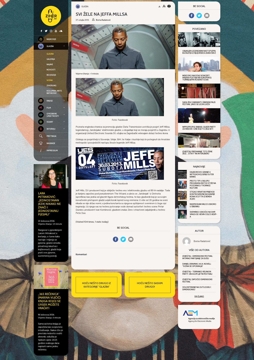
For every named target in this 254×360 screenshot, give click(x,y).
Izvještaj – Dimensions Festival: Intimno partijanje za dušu (197, 257)
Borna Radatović (202, 241)
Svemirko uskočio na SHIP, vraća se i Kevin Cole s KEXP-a (203, 214)
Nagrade (51, 143)
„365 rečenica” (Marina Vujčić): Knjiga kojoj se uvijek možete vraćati (49, 301)
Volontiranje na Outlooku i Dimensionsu (196, 288)
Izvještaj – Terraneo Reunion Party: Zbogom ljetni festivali (197, 272)
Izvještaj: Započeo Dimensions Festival (197, 280)
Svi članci (199, 296)
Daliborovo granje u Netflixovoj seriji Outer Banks (202, 174)
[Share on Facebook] (115, 241)
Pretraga (51, 136)
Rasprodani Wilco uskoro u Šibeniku (203, 205)
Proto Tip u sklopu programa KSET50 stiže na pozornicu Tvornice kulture (203, 184)
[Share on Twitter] (123, 241)
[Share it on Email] (130, 241)
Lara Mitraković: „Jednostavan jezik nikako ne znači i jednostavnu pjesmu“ (49, 204)
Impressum (52, 150)
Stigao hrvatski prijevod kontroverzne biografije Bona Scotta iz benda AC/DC (202, 195)
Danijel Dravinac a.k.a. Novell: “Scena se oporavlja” (196, 265)
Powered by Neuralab (51, 157)
